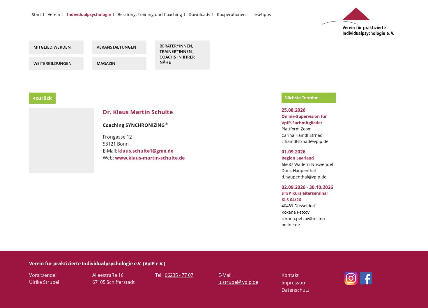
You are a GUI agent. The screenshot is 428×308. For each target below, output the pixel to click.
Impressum (294, 282)
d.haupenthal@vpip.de (304, 177)
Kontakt (290, 275)
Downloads (199, 14)
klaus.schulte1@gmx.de (145, 151)
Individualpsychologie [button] (89, 14)
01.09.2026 (293, 151)
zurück (43, 98)
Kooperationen (231, 14)
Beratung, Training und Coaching (150, 14)
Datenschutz (295, 290)
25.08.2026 (293, 110)
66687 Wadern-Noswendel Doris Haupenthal (307, 164)
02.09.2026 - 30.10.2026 (307, 187)
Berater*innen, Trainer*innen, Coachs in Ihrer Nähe (177, 54)
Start (36, 14)
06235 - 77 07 (179, 275)
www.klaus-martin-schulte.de (150, 158)
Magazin (106, 63)
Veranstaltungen (116, 47)
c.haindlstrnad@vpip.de (305, 141)
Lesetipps (261, 14)
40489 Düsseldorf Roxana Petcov (305, 202)
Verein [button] (54, 14)
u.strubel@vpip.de (238, 282)
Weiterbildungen (52, 63)
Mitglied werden (52, 47)
